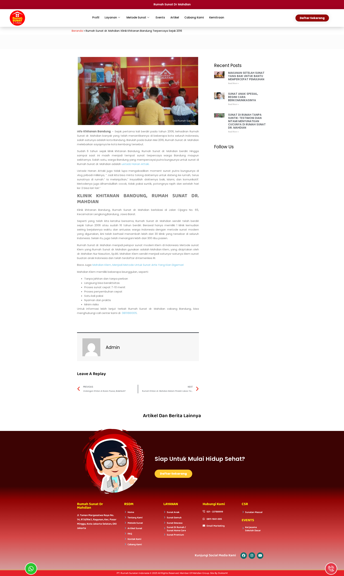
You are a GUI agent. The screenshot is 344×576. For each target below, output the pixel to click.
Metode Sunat (136, 17)
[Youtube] (260, 555)
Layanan (111, 17)
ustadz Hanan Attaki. (135, 164)
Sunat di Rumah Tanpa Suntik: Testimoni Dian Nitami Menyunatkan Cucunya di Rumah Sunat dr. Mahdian (247, 121)
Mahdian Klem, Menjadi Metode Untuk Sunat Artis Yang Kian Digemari (138, 265)
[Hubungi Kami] (331, 569)
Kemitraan (216, 17)
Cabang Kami (194, 17)
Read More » (233, 83)
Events (160, 17)
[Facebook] (243, 555)
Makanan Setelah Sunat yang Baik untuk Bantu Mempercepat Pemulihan (246, 76)
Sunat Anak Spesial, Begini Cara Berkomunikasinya (243, 97)
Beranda (77, 31)
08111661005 (129, 313)
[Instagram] (252, 555)
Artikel (174, 17)
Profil (95, 17)
